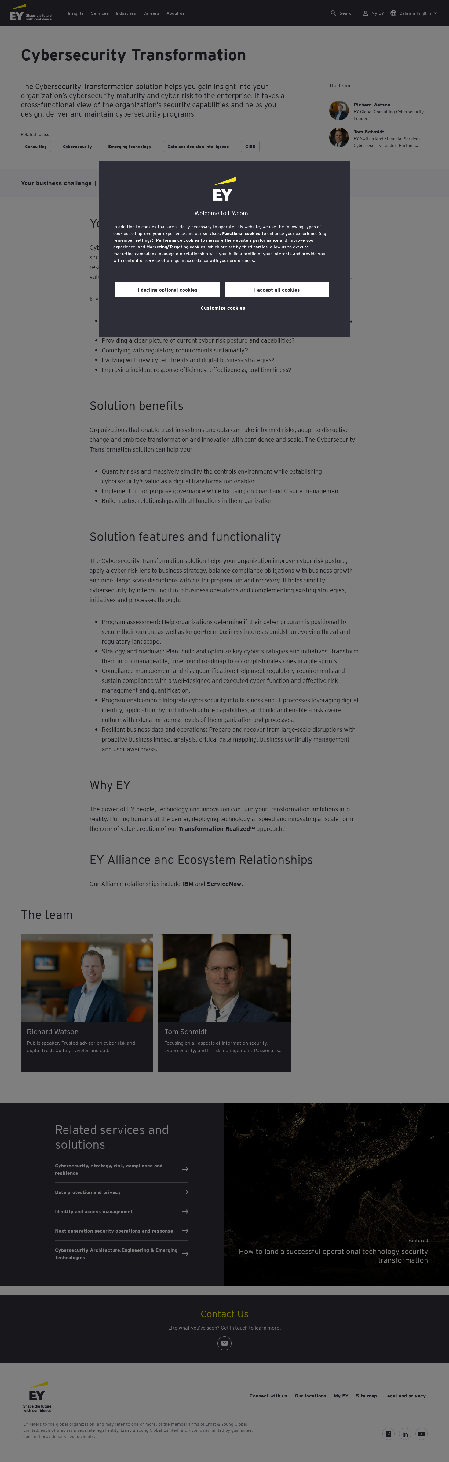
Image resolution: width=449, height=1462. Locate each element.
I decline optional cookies (168, 289)
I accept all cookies (277, 289)
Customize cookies (223, 307)
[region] (224, 249)
